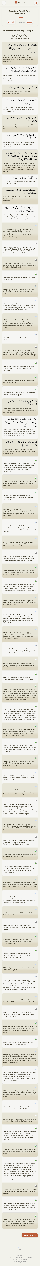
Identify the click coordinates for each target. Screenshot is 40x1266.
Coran (21, 2)
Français (11, 22)
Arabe (29, 22)
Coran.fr (20, 1255)
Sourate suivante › (30, 1235)
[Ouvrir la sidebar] (4, 3)
